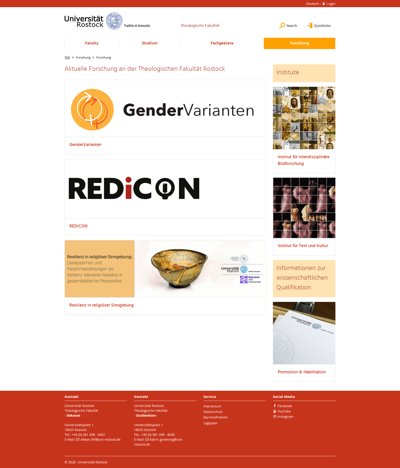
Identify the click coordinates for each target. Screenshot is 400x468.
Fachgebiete (222, 43)
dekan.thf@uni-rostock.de (101, 439)
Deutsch (313, 3)
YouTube (284, 411)
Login (330, 3)
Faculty (91, 43)
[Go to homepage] (107, 21)
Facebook (285, 406)
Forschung (299, 43)
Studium (149, 43)
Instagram (285, 416)
